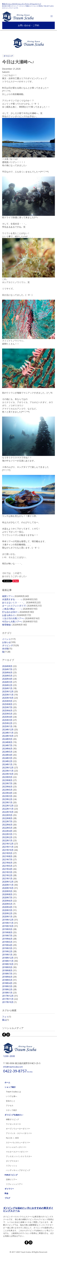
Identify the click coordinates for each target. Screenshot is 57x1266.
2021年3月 (9, 872)
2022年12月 (10, 805)
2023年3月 (9, 796)
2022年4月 (9, 831)
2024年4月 (9, 754)
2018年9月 (9, 967)
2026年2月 (9, 685)
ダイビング (8, 56)
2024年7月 (9, 745)
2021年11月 (10, 846)
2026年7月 (9, 669)
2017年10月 (9, 1002)
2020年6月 (9, 900)
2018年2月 (9, 989)
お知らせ (9, 642)
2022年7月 (9, 821)
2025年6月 (9, 710)
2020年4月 (9, 907)
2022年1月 (9, 840)
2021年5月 (9, 865)
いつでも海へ (11, 1096)
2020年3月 (9, 910)
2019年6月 (9, 938)
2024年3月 (9, 758)
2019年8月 (9, 932)
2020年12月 (10, 881)
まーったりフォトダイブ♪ (14, 605)
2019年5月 (9, 941)
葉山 (5, 1019)
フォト (6, 1016)
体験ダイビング (12, 1119)
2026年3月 (9, 682)
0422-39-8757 (17, 1070)
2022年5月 (9, 827)
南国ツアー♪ (8, 596)
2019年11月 (10, 922)
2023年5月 (9, 789)
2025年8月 (9, 704)
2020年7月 (9, 897)
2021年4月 (9, 869)
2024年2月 (9, 761)
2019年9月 (9, 929)
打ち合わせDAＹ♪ (10, 612)
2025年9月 (9, 701)
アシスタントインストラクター (19, 1156)
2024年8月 (9, 742)
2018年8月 (9, 970)
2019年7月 (9, 935)
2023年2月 (9, 799)
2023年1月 (9, 802)
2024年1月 (9, 764)
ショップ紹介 (10, 1087)
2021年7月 (9, 859)
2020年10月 (10, 888)
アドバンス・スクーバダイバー (19, 1133)
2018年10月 (10, 964)
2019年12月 (10, 919)
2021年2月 (9, 875)
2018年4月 (9, 983)
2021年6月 (9, 862)
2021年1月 (9, 878)
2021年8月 (9, 856)
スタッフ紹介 (11, 1110)
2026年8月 (9, 666)
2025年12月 (10, 691)
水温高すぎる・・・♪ (12, 599)
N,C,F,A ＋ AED (12, 1138)
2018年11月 (10, 960)
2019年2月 (9, 951)
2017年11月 (10, 999)
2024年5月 (9, 751)
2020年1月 (9, 916)
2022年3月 (9, 834)
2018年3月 (9, 986)
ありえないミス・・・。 (13, 602)
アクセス (9, 1105)
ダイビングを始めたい (14, 1114)
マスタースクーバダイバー (17, 1151)
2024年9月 (9, 739)
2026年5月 (9, 675)
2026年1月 (9, 688)
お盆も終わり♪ (9, 615)
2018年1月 (9, 992)
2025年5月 (9, 713)
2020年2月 (9, 913)
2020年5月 (8, 903)
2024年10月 (10, 735)
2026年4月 (9, 678)
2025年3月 (9, 720)
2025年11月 (10, 694)
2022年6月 (9, 824)
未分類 (7, 648)
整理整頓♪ (7, 624)
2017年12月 (10, 995)
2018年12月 (10, 957)
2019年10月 (10, 926)
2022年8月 (9, 818)
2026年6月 (9, 672)
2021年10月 (10, 850)
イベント (9, 639)
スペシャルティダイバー (16, 1147)
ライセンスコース (13, 1124)
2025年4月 (9, 716)
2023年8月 (9, 780)
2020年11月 (10, 884)
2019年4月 (9, 945)
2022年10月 (10, 811)
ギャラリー (9, 1188)
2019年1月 (9, 954)
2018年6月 (9, 976)
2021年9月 (9, 853)
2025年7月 (9, 707)
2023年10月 (10, 773)
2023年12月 (10, 767)
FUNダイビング (11, 1175)
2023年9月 (9, 777)
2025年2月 (9, 723)
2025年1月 (9, 726)
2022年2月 (9, 837)
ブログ (7, 1198)
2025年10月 (10, 697)
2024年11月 (10, 732)
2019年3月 (9, 948)
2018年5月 (9, 979)
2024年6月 (9, 748)
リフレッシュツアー (14, 1184)
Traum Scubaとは (13, 1091)
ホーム (7, 1082)
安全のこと (10, 1101)
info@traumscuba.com (13, 1067)
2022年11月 (10, 808)
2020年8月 (9, 894)
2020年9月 (9, 891)
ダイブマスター (12, 1161)
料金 (6, 1193)
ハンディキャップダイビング (18, 1170)
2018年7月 (9, 973)
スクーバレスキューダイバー (18, 1142)
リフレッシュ (11, 1165)
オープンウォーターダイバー (18, 1128)
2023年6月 (9, 786)
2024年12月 (10, 729)
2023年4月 (9, 792)
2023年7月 (9, 783)
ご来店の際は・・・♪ (12, 608)
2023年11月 (10, 770)
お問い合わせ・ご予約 (28, 25)
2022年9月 (9, 815)
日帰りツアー (11, 1179)
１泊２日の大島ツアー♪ (13, 618)
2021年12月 (10, 843)
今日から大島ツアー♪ (12, 621)
